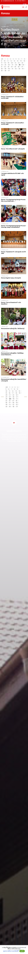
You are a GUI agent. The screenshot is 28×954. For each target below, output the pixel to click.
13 (14, 61)
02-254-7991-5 (21, 1)
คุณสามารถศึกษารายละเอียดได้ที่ (11, 951)
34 (11, 67)
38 (2, 69)
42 (16, 69)
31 (1, 67)
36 (18, 67)
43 (19, 69)
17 (1, 63)
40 (9, 69)
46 (5, 71)
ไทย (24, 4)
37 (22, 67)
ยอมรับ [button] (22, 951)
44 (22, 69)
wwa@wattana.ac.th (8, 1)
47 (9, 71)
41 (12, 69)
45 (2, 71)
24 (2, 65)
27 (12, 65)
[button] (23, 45)
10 (4, 61)
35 (15, 67)
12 (11, 61)
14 (17, 61)
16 (24, 61)
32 (5, 67)
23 (22, 63)
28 (16, 65)
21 (15, 63)
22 (19, 63)
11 (7, 61)
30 (23, 65)
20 (12, 63)
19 (8, 63)
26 (9, 65)
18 (5, 63)
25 (5, 65)
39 (5, 69)
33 (8, 67)
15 (21, 61)
